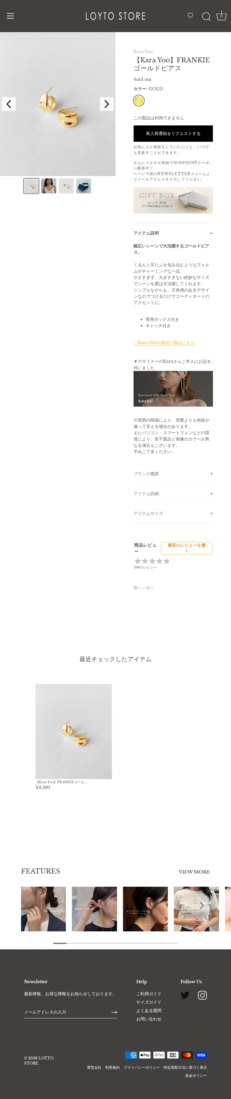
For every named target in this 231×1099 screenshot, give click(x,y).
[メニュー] (10, 15)
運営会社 (94, 1067)
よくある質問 (149, 1010)
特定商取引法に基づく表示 (185, 1067)
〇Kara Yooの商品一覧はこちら (164, 342)
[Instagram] (202, 995)
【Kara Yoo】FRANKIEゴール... (61, 782)
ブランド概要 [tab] (146, 473)
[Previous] (8, 104)
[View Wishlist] (192, 18)
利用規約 (112, 1067)
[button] (29, 905)
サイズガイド (149, 1002)
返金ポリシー (196, 1075)
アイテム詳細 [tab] (146, 493)
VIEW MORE (194, 872)
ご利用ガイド (149, 993)
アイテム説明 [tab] (146, 233)
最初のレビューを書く (187, 547)
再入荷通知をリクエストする (173, 133)
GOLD (139, 100)
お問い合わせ (149, 1019)
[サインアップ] (114, 1012)
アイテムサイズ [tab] (148, 513)
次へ (150, 587)
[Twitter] (184, 995)
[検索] (206, 16)
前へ (138, 587)
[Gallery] (58, 114)
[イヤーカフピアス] (145, 909)
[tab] (173, 353)
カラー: (148, 88)
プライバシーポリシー (142, 1067)
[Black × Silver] (94, 909)
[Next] (107, 104)
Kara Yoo (143, 51)
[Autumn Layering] (43, 909)
